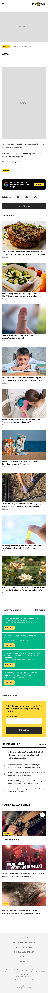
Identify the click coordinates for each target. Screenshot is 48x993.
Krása (6, 904)
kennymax (20, 979)
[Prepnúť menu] (3, 4)
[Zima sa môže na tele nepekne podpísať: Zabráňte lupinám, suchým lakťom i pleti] (24, 894)
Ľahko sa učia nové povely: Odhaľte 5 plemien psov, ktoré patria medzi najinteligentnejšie (25, 755)
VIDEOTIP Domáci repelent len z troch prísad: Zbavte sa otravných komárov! (23, 875)
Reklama (24, 957)
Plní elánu (6, 47)
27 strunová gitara (10, 840)
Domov (24, 962)
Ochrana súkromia (24, 952)
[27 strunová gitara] (24, 823)
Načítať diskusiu (24, 206)
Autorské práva (24, 947)
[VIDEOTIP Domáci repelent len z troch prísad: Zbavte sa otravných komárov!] (24, 857)
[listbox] (38, 744)
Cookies (24, 938)
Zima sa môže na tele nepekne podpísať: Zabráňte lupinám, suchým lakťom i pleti (21, 912)
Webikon (35, 979)
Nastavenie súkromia (24, 943)
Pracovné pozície (11, 610)
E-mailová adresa (12, 717)
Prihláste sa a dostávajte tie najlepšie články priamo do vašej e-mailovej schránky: (24, 708)
